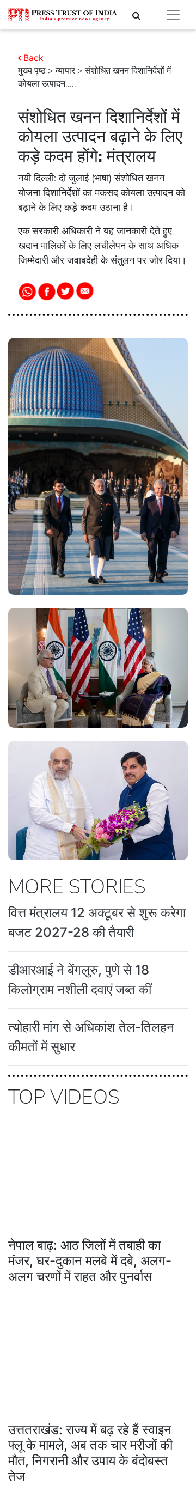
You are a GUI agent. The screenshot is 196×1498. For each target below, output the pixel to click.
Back (33, 57)
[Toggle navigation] (173, 14)
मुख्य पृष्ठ (32, 71)
